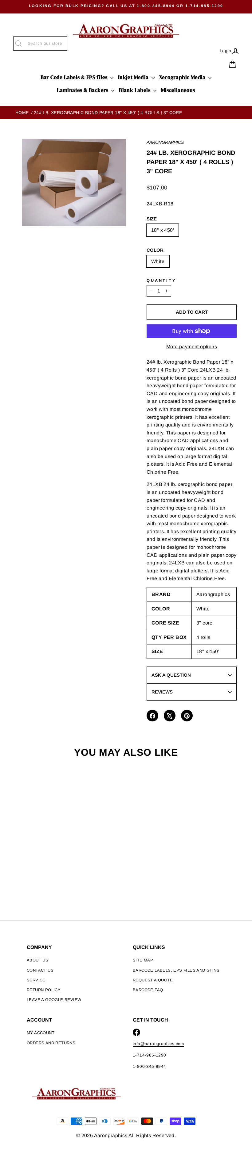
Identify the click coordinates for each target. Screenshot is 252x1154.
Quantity (161, 280)
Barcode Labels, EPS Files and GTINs (176, 970)
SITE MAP (143, 960)
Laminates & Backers (83, 90)
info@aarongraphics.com (158, 1043)
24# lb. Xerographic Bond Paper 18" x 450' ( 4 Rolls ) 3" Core (108, 112)
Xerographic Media (183, 77)
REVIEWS (162, 691)
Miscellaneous (178, 90)
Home (22, 112)
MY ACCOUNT (40, 1032)
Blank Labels (135, 90)
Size (152, 218)
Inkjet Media (134, 77)
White (157, 261)
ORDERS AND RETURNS (51, 1043)
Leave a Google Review (54, 999)
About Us (37, 960)
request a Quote (153, 980)
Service (36, 980)
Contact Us (40, 970)
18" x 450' (162, 230)
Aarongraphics (165, 142)
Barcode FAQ (148, 990)
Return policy (44, 990)
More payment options (191, 346)
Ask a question (171, 675)
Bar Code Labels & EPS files (75, 77)
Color (155, 250)
